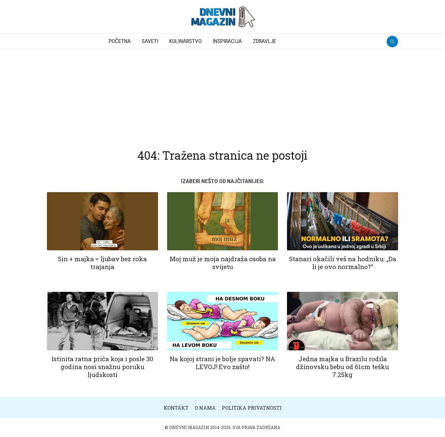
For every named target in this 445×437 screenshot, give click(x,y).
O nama (205, 408)
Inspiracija (227, 41)
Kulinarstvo (185, 41)
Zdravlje (264, 41)
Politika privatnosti (252, 408)
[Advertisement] (222, 94)
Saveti (150, 41)
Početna (120, 41)
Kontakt (176, 408)
